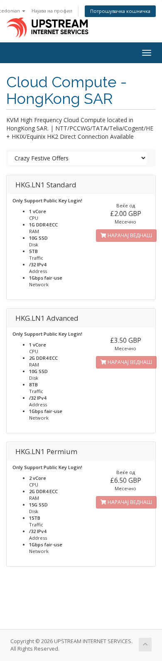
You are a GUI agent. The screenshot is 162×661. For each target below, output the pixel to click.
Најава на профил (52, 10)
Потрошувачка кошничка (120, 11)
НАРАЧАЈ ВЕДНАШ (129, 235)
